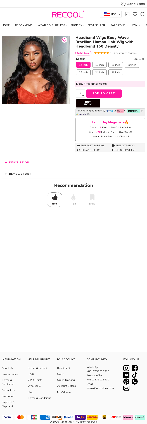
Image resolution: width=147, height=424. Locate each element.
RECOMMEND (23, 25)
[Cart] (127, 14)
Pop (73, 203)
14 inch (83, 65)
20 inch (131, 65)
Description (19, 162)
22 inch (83, 72)
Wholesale (34, 386)
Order (60, 374)
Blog (30, 392)
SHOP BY (76, 25)
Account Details (66, 386)
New (92, 203)
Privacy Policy (10, 374)
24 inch (99, 72)
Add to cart (104, 93)
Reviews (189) (20, 174)
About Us (7, 368)
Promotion (8, 396)
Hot (54, 203)
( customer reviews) (123, 53)
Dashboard (63, 368)
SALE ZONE (117, 25)
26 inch (115, 72)
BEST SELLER (96, 25)
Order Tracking (66, 380)
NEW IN (136, 25)
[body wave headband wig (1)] (36, 70)
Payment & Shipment (8, 404)
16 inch (99, 65)
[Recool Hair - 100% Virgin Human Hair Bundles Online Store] (67, 14)
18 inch (115, 65)
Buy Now (88, 103)
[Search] (142, 14)
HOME (6, 25)
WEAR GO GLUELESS (51, 25)
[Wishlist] (64, 40)
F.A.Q (31, 374)
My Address (64, 392)
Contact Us (8, 390)
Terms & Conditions (8, 382)
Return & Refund (37, 368)
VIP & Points (35, 380)
